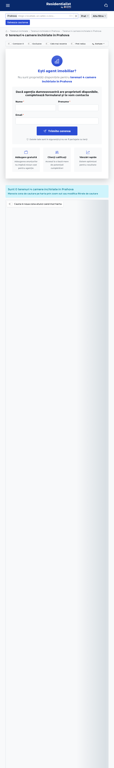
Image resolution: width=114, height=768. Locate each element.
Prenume (64, 101)
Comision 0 (18, 43)
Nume (20, 101)
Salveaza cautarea (17, 22)
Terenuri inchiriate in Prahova (45, 31)
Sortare (99, 43)
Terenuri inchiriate (19, 31)
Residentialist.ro (59, 5)
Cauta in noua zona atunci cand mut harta (38, 204)
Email (20, 115)
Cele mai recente (58, 43)
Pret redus (80, 43)
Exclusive (37, 43)
